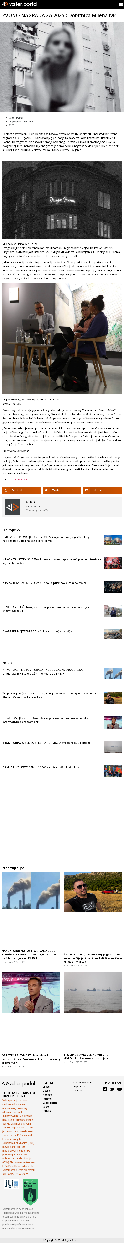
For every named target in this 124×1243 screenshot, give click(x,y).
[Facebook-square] (105, 1089)
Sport (46, 1106)
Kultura (47, 1110)
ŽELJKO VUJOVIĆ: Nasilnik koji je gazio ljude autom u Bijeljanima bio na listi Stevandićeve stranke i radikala (93, 958)
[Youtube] (120, 1089)
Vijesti (46, 1086)
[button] (21, 490)
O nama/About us (83, 1082)
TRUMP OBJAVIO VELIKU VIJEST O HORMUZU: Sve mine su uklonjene (46, 743)
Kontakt (77, 1090)
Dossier (47, 1090)
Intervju (47, 1098)
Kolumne (47, 1094)
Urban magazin (19, 479)
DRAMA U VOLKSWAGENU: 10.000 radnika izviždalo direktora (42, 767)
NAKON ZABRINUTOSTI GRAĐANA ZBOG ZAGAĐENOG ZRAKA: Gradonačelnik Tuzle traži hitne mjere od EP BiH (42, 671)
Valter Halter (50, 1102)
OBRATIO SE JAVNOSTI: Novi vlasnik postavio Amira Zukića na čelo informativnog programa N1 (31, 1059)
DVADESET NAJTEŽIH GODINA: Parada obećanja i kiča (37, 631)
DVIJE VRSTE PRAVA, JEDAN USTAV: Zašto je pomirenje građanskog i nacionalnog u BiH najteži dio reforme (46, 539)
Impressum (79, 1086)
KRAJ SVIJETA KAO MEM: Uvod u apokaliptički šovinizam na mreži (44, 583)
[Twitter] (112, 1089)
